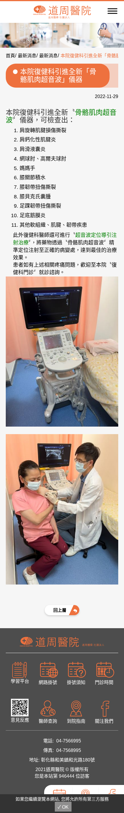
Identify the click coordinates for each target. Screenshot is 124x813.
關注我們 (104, 721)
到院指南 (76, 721)
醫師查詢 (48, 721)
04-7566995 (68, 740)
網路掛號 (48, 682)
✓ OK (63, 807)
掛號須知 (76, 682)
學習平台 (20, 681)
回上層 (59, 610)
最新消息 (27, 55)
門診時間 (104, 682)
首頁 (10, 55)
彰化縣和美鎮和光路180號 (68, 759)
